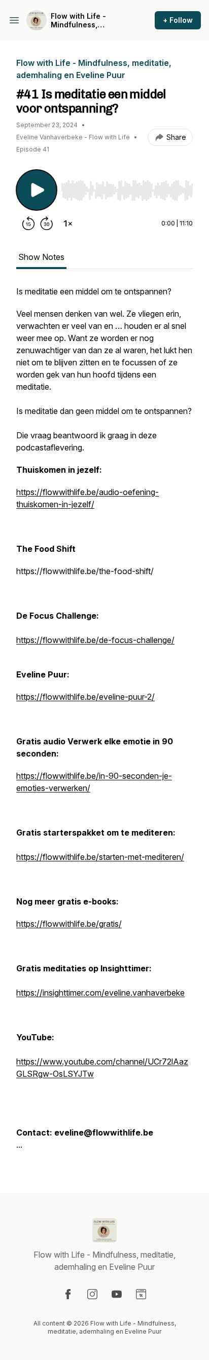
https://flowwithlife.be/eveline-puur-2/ (85, 697)
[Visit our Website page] (141, 1294)
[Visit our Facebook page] (68, 1294)
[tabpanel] (104, 723)
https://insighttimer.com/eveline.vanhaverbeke (100, 993)
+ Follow (178, 20)
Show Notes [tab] (41, 257)
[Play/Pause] (36, 190)
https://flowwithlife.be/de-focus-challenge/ (95, 640)
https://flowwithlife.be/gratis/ (69, 924)
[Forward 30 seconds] (47, 223)
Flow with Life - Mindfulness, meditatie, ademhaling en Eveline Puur (90, 20)
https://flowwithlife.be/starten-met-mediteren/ (100, 857)
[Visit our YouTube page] (117, 1294)
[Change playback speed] (68, 223)
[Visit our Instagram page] (92, 1294)
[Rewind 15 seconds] (28, 223)
